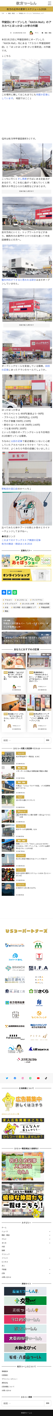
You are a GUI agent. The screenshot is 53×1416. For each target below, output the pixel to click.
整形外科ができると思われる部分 (19, 279)
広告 (3, 1273)
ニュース (5, 1231)
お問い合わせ (6, 1277)
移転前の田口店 (10, 488)
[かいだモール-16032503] (27, 159)
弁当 (6, 607)
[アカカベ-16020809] (27, 507)
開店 (6, 611)
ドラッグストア (10, 603)
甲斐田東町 (45, 607)
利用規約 (5, 1375)
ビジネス (5, 1262)
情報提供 (5, 1371)
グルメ (4, 1239)
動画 (3, 1250)
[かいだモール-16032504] (27, 390)
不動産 (4, 1269)
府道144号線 (44, 603)
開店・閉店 (48, 33)
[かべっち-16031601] (27, 467)
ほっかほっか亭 (28, 603)
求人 (3, 1265)
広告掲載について (8, 1386)
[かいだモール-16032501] (27, 303)
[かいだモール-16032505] (27, 74)
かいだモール (21, 600)
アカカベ (8, 600)
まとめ (4, 1243)
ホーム (4, 1227)
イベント (5, 1258)
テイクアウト (37, 600)
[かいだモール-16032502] (27, 212)
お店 (3, 1246)
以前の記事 (16, 441)
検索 (47, 740)
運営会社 (5, 1383)
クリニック (6, 1254)
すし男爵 (22, 178)
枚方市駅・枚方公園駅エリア (24, 607)
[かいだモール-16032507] (27, 346)
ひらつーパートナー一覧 (10, 1114)
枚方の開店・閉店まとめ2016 (17, 543)
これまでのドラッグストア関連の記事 (21, 540)
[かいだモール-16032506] (27, 260)
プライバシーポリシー (10, 1379)
